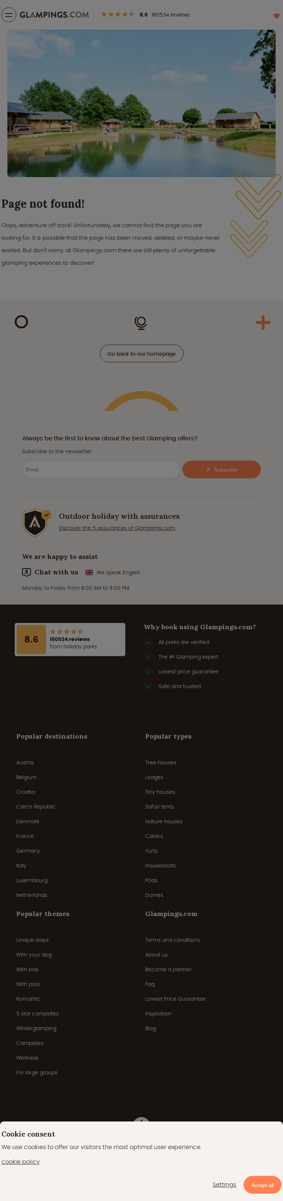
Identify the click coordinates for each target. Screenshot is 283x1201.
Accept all (262, 1185)
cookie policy (20, 1162)
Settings (224, 1184)
